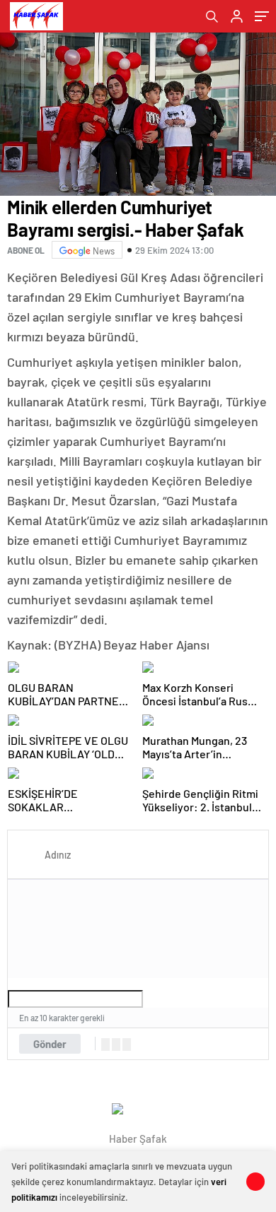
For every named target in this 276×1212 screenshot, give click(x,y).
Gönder (50, 1043)
